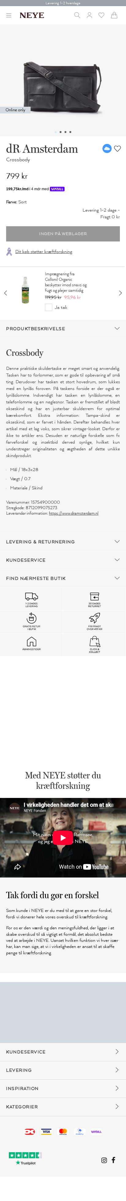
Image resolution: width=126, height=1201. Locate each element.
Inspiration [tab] (22, 1088)
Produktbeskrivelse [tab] (35, 328)
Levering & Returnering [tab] (40, 542)
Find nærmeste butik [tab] (36, 578)
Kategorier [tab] (22, 1107)
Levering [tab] (19, 1070)
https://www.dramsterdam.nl (73, 513)
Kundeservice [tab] (26, 560)
